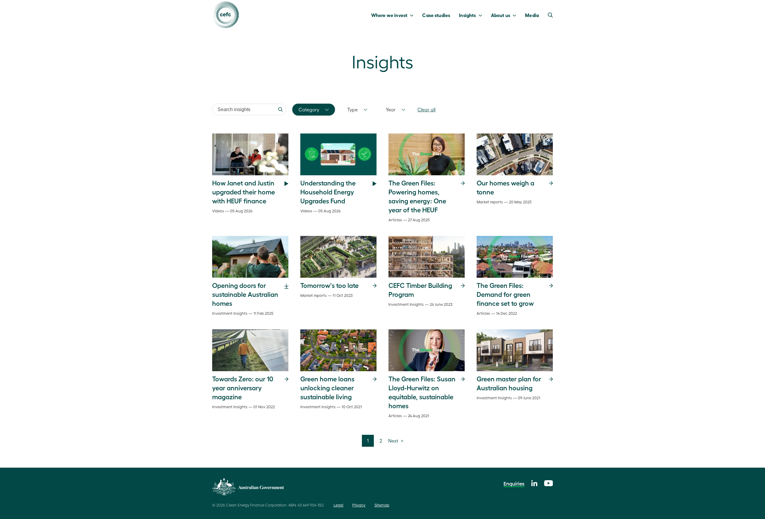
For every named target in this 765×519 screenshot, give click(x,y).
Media (532, 15)
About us (500, 15)
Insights (467, 15)
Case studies (436, 15)
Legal (338, 505)
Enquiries (514, 483)
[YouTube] (548, 482)
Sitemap (381, 505)
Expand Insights (481, 15)
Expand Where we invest (413, 15)
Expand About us (516, 15)
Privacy (358, 505)
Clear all (426, 109)
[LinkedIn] (534, 482)
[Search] (280, 109)
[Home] (225, 14)
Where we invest (389, 15)
